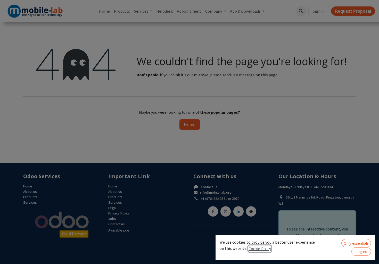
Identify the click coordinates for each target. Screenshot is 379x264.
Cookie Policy (260, 248)
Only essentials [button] (356, 243)
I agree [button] (361, 251)
